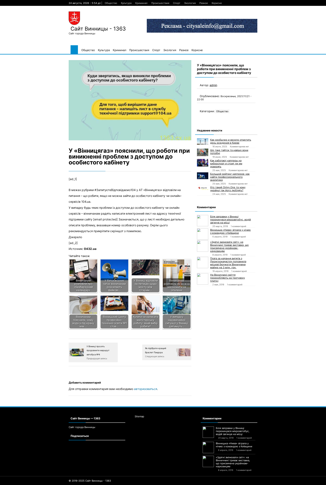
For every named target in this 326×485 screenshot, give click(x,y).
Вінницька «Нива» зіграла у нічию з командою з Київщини (230, 231)
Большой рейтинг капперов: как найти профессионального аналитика (230, 176)
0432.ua (90, 249)
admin (213, 85)
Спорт (176, 3)
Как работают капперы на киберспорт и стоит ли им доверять (226, 163)
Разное (203, 3)
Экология (190, 3)
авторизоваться (145, 389)
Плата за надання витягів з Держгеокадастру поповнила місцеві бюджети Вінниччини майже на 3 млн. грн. (228, 263)
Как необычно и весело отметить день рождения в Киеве (230, 141)
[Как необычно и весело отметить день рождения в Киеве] (202, 141)
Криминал (141, 3)
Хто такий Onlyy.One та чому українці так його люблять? (227, 189)
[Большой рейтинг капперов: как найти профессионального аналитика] (202, 175)
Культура (126, 3)
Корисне (217, 3)
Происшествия (160, 3)
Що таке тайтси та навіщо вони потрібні (229, 152)
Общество (111, 3)
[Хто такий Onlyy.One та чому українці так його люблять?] (202, 188)
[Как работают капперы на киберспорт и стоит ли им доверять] (202, 163)
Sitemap (139, 416)
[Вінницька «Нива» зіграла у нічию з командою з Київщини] (202, 234)
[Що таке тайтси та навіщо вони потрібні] (202, 152)
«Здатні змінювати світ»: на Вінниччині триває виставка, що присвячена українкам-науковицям (229, 246)
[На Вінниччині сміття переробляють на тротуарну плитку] (202, 279)
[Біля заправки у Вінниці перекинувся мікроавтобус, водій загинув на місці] (202, 220)
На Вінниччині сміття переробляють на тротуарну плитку (227, 277)
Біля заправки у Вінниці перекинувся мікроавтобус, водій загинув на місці (230, 219)
